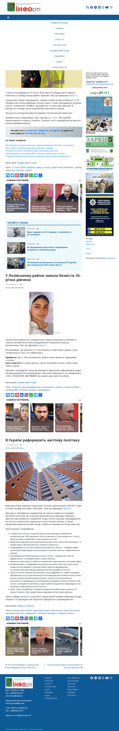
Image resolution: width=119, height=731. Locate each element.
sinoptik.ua (111, 258)
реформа (30, 613)
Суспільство (59, 45)
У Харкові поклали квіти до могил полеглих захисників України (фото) (37, 156)
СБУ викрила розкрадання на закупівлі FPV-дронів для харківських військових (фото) (51, 263)
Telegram (43, 130)
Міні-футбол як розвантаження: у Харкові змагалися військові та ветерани (39, 145)
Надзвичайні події (59, 50)
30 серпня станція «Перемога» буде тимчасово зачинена (31, 150)
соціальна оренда (45, 613)
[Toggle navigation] (8, 17)
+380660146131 (16, 693)
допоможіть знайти (52, 387)
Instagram (54, 130)
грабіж (78, 167)
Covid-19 (59, 39)
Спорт (47, 689)
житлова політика (14, 613)
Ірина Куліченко (17, 287)
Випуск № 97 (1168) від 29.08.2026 (96, 132)
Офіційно (59, 56)
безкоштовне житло (22, 610)
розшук (32, 389)
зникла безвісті (72, 387)
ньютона (10, 170)
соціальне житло (65, 613)
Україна (59, 28)
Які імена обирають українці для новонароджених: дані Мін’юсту (22, 666)
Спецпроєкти (59, 67)
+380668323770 (16, 710)
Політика (60, 34)
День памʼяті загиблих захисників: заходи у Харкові (29, 148)
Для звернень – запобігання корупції (74, 681)
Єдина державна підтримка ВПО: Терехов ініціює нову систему (35, 153)
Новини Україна (25, 605)
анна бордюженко (31, 387)
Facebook (31, 130)
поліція (20, 170)
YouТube (29, 133)
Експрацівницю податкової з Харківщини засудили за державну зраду (47, 248)
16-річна (15, 387)
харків (28, 170)
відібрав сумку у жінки (38, 167)
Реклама (71, 692)
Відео (59, 62)
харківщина (44, 389)
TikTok (41, 133)
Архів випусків (100, 87)
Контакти (71, 695)
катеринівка (11, 389)
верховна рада (41, 610)
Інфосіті (73, 95)
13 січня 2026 (18, 167)
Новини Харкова (59, 23)
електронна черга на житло (65, 610)
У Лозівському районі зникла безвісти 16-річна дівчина (64, 666)
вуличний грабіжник (62, 167)
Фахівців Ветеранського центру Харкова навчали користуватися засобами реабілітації (97, 75)
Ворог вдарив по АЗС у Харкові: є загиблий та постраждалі (49, 233)
